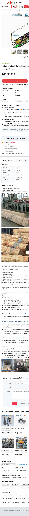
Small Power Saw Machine (9, 488)
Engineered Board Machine (21, 470)
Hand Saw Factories (7, 495)
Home (2, 10)
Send (14, 403)
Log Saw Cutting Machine (19, 502)
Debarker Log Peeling (20, 498)
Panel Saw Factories (7, 498)
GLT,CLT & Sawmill (19, 467)
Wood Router (6, 484)
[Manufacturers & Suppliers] (14, 2)
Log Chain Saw (6, 502)
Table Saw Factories (19, 495)
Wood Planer (15, 484)
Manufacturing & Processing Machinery (13, 10)
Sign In (3, 153)
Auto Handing (4, 470)
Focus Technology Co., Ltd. (18, 510)
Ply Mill (3, 467)
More (2, 505)
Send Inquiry (14, 81)
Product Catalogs (22, 464)
